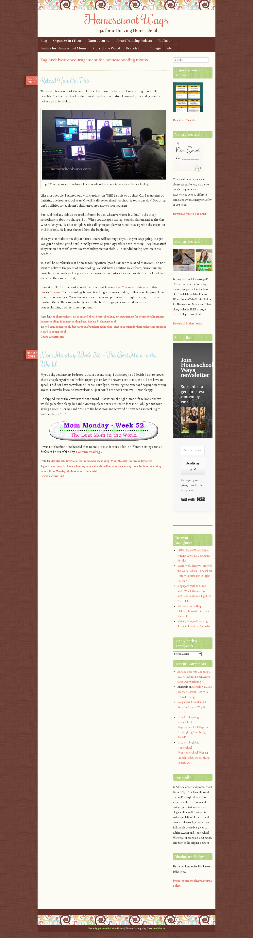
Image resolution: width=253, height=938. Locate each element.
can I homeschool (61, 317)
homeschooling (50, 321)
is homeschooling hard (73, 321)
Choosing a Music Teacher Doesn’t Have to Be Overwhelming (194, 677)
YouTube (164, 41)
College (155, 48)
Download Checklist (185, 120)
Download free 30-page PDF (190, 214)
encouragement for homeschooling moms (139, 317)
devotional (57, 461)
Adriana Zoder (185, 672)
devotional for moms (77, 461)
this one (142, 287)
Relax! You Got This (66, 80)
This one (127, 287)
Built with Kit (193, 499)
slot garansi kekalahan (189, 702)
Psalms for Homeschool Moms (63, 48)
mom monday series (140, 461)
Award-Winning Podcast (134, 41)
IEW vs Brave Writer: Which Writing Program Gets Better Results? (194, 556)
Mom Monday (119, 461)
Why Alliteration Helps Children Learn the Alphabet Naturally (193, 611)
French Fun (134, 48)
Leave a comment (52, 337)
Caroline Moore (156, 928)
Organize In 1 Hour (67, 41)
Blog (44, 41)
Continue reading (89, 452)
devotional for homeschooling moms (71, 466)
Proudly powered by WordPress (106, 928)
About (171, 48)
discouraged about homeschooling (93, 317)
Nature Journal (99, 41)
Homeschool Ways (127, 19)
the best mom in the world (82, 471)
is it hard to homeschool (102, 321)
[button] (193, 420)
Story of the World (106, 48)
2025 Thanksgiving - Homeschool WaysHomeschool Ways (190, 722)
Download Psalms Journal (188, 323)
